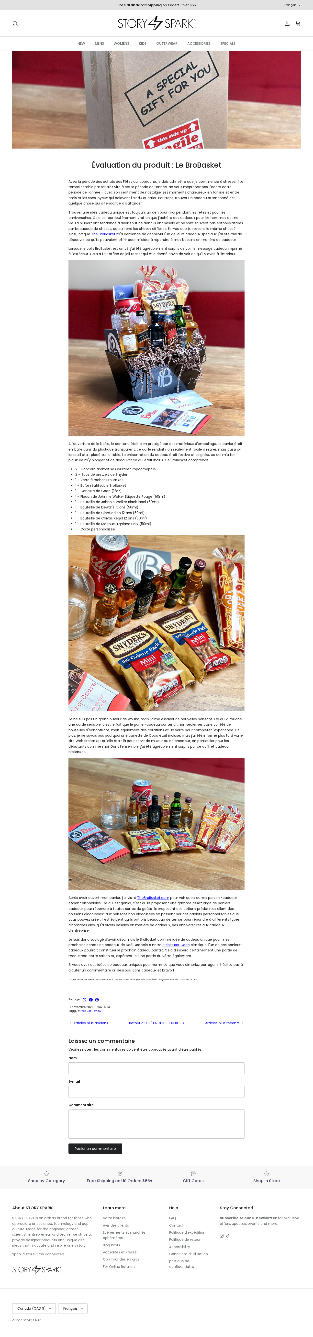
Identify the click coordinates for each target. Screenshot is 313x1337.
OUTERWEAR (167, 43)
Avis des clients (116, 1225)
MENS (99, 43)
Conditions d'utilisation (188, 1253)
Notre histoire (114, 1218)
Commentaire (81, 1105)
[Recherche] (15, 23)
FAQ (172, 1218)
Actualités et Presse (120, 1252)
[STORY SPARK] (156, 23)
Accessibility (179, 1246)
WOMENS (121, 43)
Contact (176, 1225)
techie (65, 1234)
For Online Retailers (119, 1266)
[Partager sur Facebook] (91, 1000)
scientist (19, 1234)
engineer (57, 1229)
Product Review (90, 1011)
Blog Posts (111, 1245)
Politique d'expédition (187, 1232)
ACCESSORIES (199, 43)
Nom (72, 1058)
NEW (81, 43)
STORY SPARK (32, 1320)
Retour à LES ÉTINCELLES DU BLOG (156, 1023)
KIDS (142, 43)
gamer (72, 1229)
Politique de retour (185, 1239)
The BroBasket (103, 234)
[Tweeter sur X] (85, 1000)
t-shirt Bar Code (176, 944)
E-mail (74, 1081)
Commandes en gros (121, 1259)
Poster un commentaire (95, 1148)
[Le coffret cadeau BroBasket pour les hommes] (156, 710)
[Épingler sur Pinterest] (97, 1000)
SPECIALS (227, 43)
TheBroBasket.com (153, 897)
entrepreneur (39, 1234)
